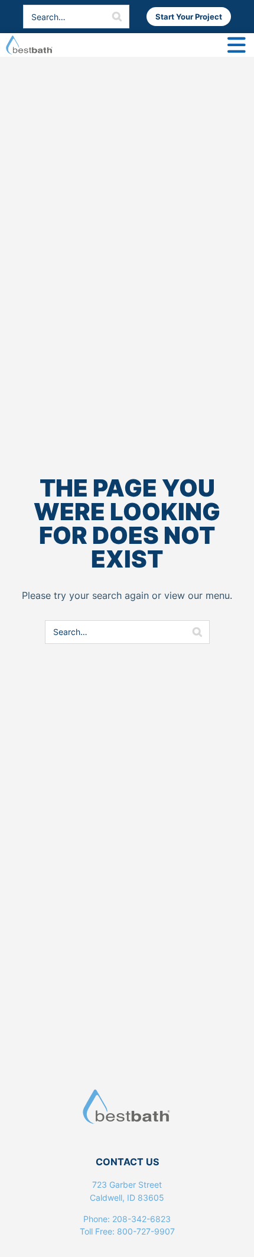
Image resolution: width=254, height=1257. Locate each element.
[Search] (117, 16)
